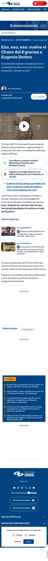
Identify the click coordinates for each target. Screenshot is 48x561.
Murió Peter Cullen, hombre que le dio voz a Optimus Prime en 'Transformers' (25, 392)
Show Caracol (28, 329)
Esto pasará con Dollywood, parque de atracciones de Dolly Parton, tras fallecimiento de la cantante (31, 250)
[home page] (24, 474)
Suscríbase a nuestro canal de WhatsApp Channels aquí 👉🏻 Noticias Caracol (23, 163)
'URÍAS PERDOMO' (34, 9)
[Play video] (24, 126)
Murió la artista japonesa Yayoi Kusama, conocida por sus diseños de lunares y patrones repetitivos (24, 408)
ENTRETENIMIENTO (8, 33)
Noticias (19, 535)
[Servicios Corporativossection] (44, 523)
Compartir (39, 97)
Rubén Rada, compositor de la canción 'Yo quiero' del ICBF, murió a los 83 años (25, 385)
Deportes (32, 535)
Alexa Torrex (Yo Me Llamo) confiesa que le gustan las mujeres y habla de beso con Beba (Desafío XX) (24, 417)
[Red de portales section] (44, 517)
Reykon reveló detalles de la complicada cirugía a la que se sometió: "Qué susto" (31, 233)
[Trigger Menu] (3, 3)
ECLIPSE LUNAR (18, 9)
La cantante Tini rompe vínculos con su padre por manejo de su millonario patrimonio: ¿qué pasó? (24, 400)
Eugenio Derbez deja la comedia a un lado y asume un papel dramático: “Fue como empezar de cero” (25, 186)
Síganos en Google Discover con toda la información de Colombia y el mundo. (26, 174)
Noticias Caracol (7, 40)
